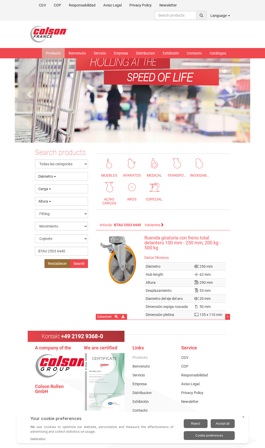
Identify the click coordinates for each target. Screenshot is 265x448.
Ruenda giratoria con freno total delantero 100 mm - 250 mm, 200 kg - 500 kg (182, 243)
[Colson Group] (62, 366)
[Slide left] (29, 95)
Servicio (100, 53)
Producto (53, 53)
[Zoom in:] (116, 317)
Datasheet (104, 317)
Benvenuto (77, 53)
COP (57, 5)
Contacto (194, 53)
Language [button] (218, 15)
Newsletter (168, 5)
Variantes (152, 225)
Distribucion (145, 53)
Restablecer (57, 263)
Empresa (121, 53)
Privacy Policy (140, 5)
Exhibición (171, 53)
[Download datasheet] (123, 317)
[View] (104, 382)
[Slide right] (236, 95)
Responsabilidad (82, 5)
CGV (42, 5)
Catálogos (218, 53)
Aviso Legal (112, 5)
